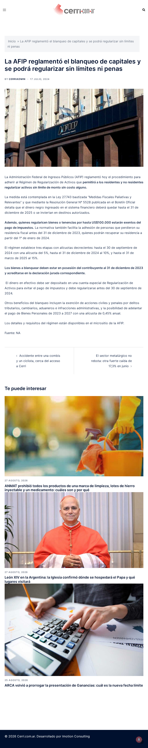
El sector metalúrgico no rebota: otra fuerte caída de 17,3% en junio (111, 361)
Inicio (12, 41)
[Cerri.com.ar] (74, 10)
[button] (143, 9)
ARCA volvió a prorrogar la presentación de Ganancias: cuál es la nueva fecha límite (74, 685)
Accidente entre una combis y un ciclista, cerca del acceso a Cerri (38, 361)
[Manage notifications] (139, 739)
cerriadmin (17, 79)
